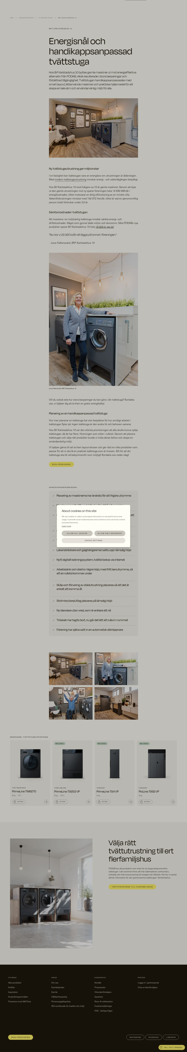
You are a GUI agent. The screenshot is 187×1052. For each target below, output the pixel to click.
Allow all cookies (77, 533)
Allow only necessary (110, 533)
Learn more (66, 526)
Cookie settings (93, 540)
